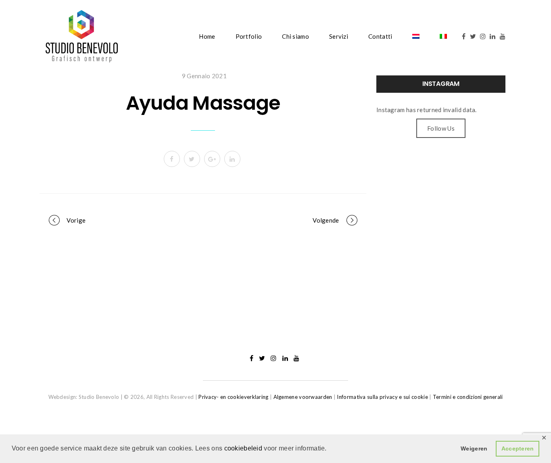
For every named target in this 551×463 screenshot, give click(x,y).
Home (207, 36)
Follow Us (441, 128)
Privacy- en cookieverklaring (233, 397)
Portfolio (249, 36)
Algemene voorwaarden (302, 397)
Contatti (380, 36)
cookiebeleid (244, 448)
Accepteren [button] (517, 448)
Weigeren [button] (474, 448)
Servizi (338, 36)
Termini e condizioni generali (468, 397)
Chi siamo (295, 36)
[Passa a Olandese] (416, 36)
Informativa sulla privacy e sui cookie (382, 397)
